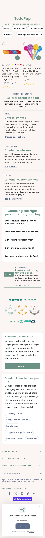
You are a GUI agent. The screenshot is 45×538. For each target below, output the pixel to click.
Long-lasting (19, 28)
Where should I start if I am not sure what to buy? (21, 222)
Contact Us (22, 366)
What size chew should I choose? (22, 231)
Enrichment (12, 426)
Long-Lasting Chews (17, 419)
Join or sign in (22, 285)
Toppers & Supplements (19, 432)
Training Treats (14, 413)
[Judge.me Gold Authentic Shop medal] (23, 310)
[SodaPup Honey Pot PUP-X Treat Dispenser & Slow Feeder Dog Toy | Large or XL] (12, 52)
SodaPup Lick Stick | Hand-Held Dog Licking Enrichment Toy (33, 72)
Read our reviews (13, 198)
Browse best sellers (14, 137)
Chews (6, 28)
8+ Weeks (32, 438)
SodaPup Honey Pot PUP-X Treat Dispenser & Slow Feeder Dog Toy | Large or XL (10, 74)
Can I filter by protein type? (19, 240)
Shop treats (10, 166)
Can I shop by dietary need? (19, 248)
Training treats (36, 28)
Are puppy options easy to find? (21, 256)
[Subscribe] (41, 473)
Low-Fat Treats (14, 438)
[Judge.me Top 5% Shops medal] (35, 310)
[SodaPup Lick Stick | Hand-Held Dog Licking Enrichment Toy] (33, 52)
